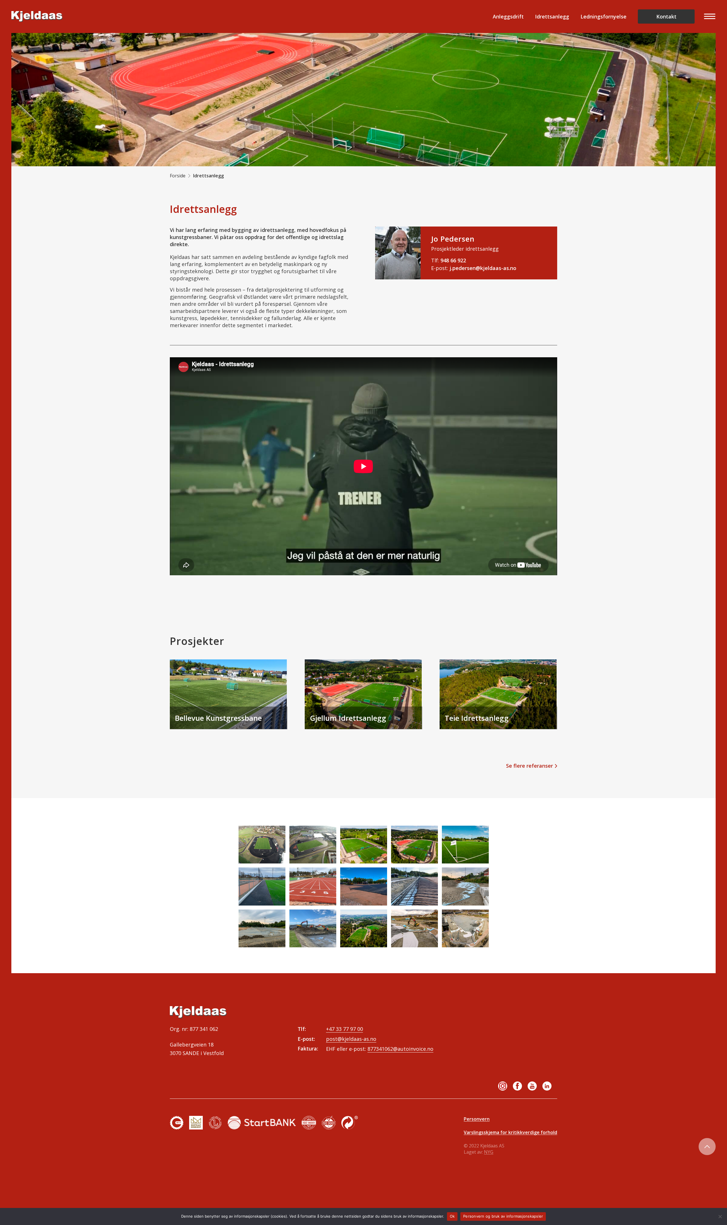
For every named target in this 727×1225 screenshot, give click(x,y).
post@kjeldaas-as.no (351, 1038)
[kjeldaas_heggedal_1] (363, 844)
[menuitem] (708, 16)
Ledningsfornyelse (603, 16)
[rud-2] (312, 928)
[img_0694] (262, 886)
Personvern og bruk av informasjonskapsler (503, 1216)
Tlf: (448, 260)
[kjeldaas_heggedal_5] (465, 844)
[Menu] (708, 16)
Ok (452, 1216)
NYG (488, 1152)
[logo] (36, 16)
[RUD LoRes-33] (465, 928)
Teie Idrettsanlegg (477, 718)
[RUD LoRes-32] (414, 928)
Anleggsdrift (508, 16)
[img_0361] (465, 886)
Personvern (477, 1119)
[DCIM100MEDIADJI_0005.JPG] (262, 844)
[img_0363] (262, 928)
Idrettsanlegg (552, 16)
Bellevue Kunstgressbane (218, 718)
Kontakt (666, 16)
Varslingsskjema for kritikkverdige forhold (510, 1132)
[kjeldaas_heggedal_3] (414, 844)
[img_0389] (414, 886)
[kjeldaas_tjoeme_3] (363, 928)
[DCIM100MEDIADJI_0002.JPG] (312, 844)
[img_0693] (312, 886)
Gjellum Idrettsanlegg (348, 718)
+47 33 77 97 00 (344, 1028)
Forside (177, 176)
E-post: (473, 268)
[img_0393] (363, 886)
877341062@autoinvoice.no (400, 1048)
